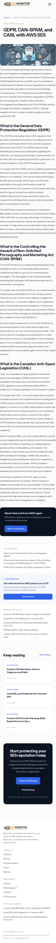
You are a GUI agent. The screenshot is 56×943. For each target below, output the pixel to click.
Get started (28, 596)
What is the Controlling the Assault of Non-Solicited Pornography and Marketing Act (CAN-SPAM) (27, 561)
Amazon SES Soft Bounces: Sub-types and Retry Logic (26, 635)
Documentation (10, 863)
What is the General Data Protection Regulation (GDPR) (25, 554)
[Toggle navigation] (50, 4)
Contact (7, 892)
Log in (6, 867)
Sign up (6, 872)
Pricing (6, 859)
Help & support (10, 888)
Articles (6, 17)
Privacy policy (9, 896)
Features (7, 854)
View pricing (28, 789)
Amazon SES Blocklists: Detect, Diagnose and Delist (27, 614)
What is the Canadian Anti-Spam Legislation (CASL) (27, 567)
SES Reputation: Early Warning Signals (21, 630)
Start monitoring (15, 528)
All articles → (46, 654)
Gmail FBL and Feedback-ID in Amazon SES (23, 618)
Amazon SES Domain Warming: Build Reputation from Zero (26, 624)
